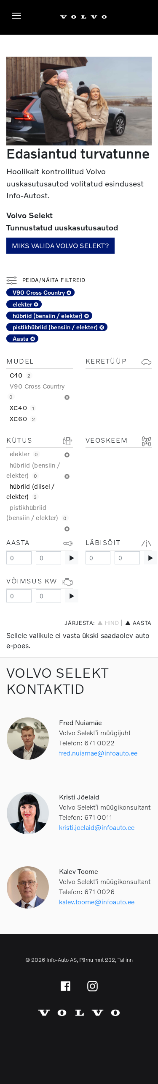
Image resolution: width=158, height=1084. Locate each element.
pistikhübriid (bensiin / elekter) (56, 327)
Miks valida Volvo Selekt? (60, 245)
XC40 (22, 407)
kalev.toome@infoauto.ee (96, 902)
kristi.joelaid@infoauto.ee (96, 827)
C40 (20, 375)
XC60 (22, 418)
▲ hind (108, 623)
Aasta (21, 338)
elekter (23, 304)
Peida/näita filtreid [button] (52, 280)
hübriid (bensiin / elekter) (48, 315)
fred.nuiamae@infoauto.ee (98, 753)
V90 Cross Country (40, 292)
